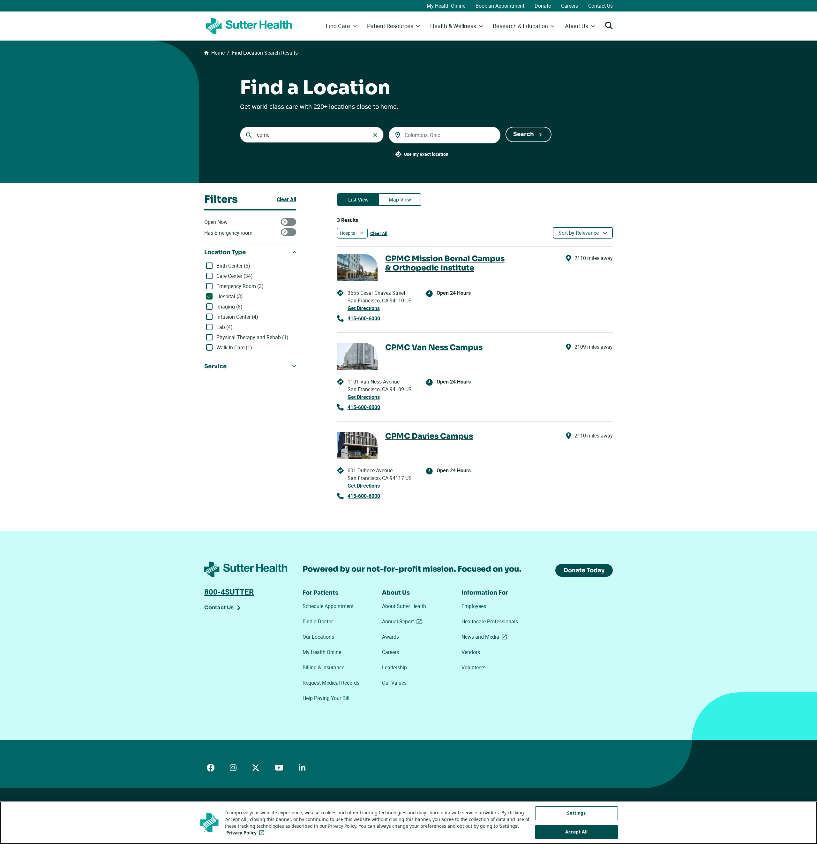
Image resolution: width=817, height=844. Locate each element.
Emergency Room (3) (240, 286)
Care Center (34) (234, 276)
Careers (569, 5)
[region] (408, 822)
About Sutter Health (404, 606)
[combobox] (311, 134)
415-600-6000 (364, 318)
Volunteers (473, 667)
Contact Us (600, 5)
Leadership (394, 667)
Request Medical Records (331, 682)
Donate (543, 5)
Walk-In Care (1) (234, 347)
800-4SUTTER (229, 592)
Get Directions (364, 308)
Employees (473, 606)
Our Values (394, 682)
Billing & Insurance (323, 667)
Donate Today (584, 570)
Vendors (470, 652)
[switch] (288, 222)
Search (523, 134)
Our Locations (318, 636)
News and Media (485, 636)
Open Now (216, 221)
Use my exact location (426, 154)
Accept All (576, 832)
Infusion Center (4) (237, 317)
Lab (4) (224, 327)
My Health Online (446, 5)
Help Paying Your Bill (326, 698)
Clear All (286, 199)
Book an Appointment (500, 5)
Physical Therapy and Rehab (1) (252, 337)
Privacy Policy (246, 833)
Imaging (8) (229, 306)
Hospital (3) (229, 296)
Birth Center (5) (233, 265)
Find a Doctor (318, 621)
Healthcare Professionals (489, 621)
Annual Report (403, 621)
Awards (390, 636)
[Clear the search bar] (375, 135)
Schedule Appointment (328, 606)
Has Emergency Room (288, 232)
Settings (576, 813)
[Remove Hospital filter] (361, 233)
